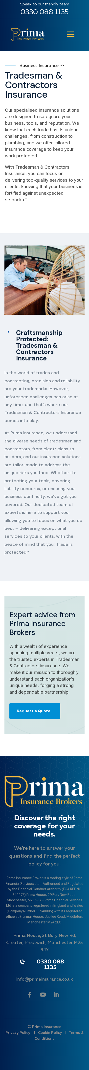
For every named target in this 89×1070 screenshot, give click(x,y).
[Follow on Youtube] (42, 994)
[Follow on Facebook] (29, 994)
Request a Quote (33, 710)
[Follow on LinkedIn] (56, 994)
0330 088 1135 (44, 12)
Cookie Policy (50, 1033)
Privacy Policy (18, 1033)
